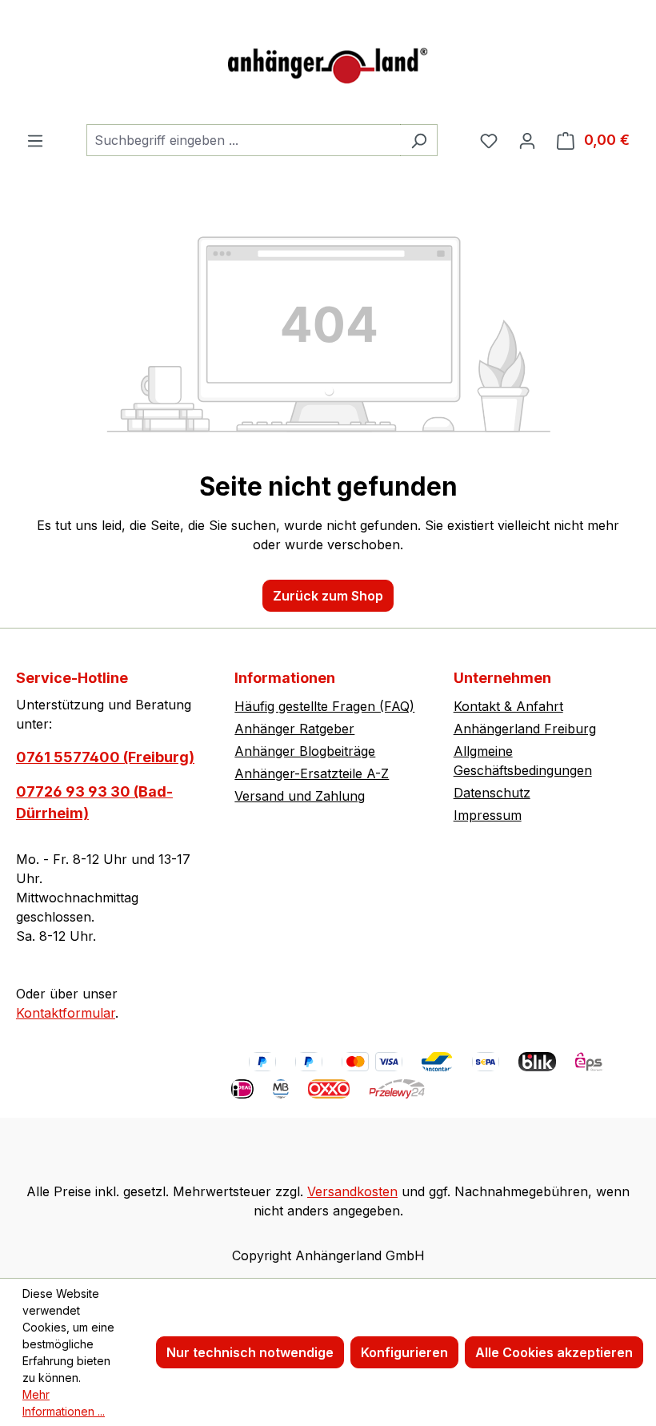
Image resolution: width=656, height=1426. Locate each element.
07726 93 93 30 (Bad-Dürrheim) (94, 802)
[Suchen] (419, 140)
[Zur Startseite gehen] (328, 62)
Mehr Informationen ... (63, 1403)
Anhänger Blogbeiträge (304, 751)
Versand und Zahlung (299, 796)
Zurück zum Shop (328, 596)
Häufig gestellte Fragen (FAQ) (324, 706)
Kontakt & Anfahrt (508, 706)
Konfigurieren (404, 1352)
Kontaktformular (65, 1013)
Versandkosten (352, 1191)
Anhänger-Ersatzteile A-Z (311, 773)
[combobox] (243, 140)
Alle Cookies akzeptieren (554, 1352)
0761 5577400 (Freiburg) (105, 757)
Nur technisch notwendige (250, 1352)
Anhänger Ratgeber (294, 729)
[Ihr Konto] (527, 140)
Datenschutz (492, 793)
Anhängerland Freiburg (525, 729)
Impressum (488, 815)
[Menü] (35, 140)
